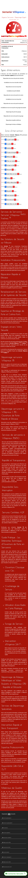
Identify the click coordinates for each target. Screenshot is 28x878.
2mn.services (5, 827)
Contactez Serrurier (16, 873)
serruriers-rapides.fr (6, 832)
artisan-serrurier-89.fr (7, 842)
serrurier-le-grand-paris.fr (7, 822)
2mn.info (13, 814)
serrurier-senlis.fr (6, 852)
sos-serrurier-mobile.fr (7, 837)
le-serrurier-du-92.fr (6, 847)
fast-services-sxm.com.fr (7, 866)
